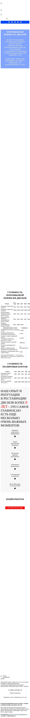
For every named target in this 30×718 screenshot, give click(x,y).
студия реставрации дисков (5, 4)
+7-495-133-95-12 (15, 18)
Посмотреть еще (15, 508)
